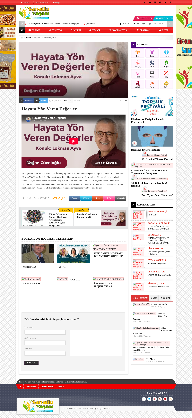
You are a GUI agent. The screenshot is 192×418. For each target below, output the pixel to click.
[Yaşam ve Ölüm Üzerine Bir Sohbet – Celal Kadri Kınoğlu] (151, 344)
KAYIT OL (125, 24)
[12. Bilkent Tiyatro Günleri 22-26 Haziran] (149, 179)
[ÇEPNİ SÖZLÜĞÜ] (141, 304)
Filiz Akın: (150, 359)
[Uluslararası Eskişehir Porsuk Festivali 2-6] (152, 115)
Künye (57, 2)
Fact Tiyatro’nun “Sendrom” (157, 195)
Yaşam (96, 30)
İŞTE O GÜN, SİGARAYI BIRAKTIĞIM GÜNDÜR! (158, 227)
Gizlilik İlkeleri (47, 387)
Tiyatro (57, 30)
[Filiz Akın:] (138, 359)
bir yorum (165, 307)
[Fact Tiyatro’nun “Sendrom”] (154, 191)
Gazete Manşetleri (41, 2)
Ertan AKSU (154, 235)
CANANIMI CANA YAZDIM (159, 275)
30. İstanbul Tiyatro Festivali (157, 159)
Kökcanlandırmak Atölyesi (158, 287)
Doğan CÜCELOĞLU (159, 223)
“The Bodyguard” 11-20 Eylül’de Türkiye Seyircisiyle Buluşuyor (31, 24)
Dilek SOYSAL (156, 248)
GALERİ (146, 18)
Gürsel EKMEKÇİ (157, 212)
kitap (165, 30)
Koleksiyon (119, 30)
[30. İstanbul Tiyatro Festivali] (154, 155)
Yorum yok (147, 321)
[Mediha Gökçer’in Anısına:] (144, 313)
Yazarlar (25, 2)
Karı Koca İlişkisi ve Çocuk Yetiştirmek (159, 253)
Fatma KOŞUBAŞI (157, 260)
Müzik (77, 30)
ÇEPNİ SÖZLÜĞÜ (159, 304)
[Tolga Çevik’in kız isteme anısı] (146, 328)
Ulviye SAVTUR (156, 272)
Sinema (35, 30)
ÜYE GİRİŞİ (140, 24)
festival (144, 30)
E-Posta (30, 338)
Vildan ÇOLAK (156, 283)
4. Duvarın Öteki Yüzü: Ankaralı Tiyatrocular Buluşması (149, 172)
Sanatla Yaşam (92, 408)
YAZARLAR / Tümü (146, 205)
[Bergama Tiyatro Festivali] (152, 146)
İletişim (61, 387)
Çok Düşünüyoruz (71, 24)
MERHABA (90, 24)
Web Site (28, 348)
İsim (28, 327)
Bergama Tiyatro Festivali (145, 149)
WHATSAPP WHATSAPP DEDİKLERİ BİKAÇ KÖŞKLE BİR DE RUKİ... (159, 240)
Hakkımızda (31, 387)
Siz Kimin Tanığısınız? (157, 263)
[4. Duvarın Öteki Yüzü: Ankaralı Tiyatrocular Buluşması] (152, 166)
